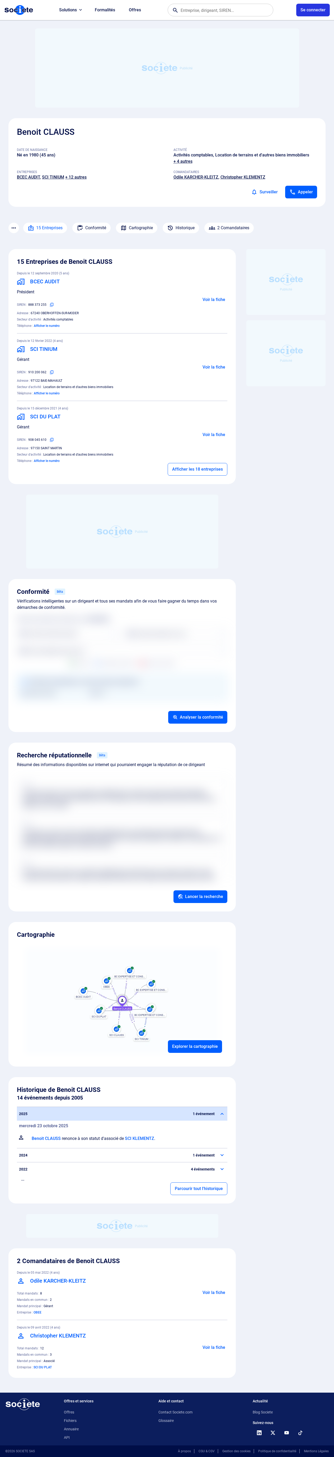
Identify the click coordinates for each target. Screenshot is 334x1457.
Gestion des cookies (236, 1451)
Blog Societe (263, 1412)
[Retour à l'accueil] (22, 1404)
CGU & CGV (207, 1451)
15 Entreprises (49, 227)
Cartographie (141, 227)
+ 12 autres (76, 177)
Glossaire (166, 1420)
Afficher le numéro (47, 326)
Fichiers (70, 1420)
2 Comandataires (233, 227)
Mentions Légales (316, 1451)
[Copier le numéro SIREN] (52, 304)
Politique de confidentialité (277, 1451)
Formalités (105, 9)
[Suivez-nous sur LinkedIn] (259, 1432)
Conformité (95, 227)
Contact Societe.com (175, 1412)
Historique (185, 227)
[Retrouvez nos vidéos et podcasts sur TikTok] (300, 1432)
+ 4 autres (182, 161)
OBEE (37, 1312)
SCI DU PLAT (43, 1367)
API (67, 1437)
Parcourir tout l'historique (199, 1188)
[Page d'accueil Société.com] (18, 10)
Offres (135, 9)
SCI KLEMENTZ (139, 1138)
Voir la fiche (214, 299)
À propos (184, 1451)
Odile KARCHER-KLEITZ (195, 177)
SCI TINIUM (53, 177)
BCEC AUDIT (28, 177)
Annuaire (71, 1429)
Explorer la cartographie (195, 1046)
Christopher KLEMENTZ (242, 177)
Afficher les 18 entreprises (197, 469)
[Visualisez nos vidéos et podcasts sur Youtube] (286, 1432)
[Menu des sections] (13, 228)
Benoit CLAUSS (46, 1138)
